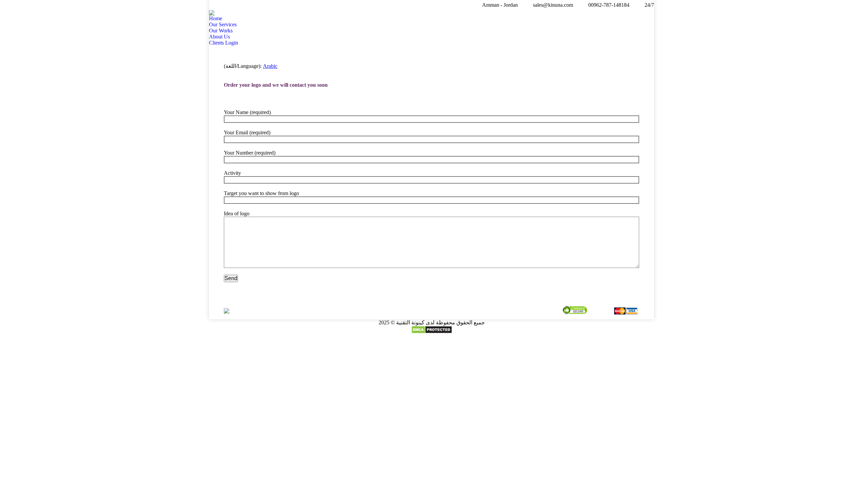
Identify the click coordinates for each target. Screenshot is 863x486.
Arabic (270, 66)
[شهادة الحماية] (575, 311)
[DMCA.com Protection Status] (431, 332)
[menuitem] (215, 19)
